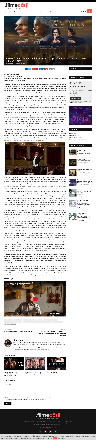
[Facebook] (80, 11)
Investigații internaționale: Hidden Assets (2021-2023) (33, 373)
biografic (34, 319)
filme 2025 (54, 319)
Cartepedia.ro (72, 133)
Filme (17, 11)
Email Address (73, 93)
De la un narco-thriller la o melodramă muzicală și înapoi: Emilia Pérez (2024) (13, 374)
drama (39, 319)
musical (54, 322)
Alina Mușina (81, 194)
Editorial (63, 11)
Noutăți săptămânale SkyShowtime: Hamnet (83, 160)
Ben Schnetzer (26, 319)
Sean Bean (60, 322)
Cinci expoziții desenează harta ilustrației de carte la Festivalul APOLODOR (84, 181)
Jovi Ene (80, 154)
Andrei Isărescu (18, 319)
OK (55, 438)
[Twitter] (82, 11)
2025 (6, 319)
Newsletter (73, 11)
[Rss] (86, 11)
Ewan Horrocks (46, 319)
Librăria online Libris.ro (75, 137)
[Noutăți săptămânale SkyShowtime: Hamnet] (72, 162)
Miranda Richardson (45, 322)
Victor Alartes (10, 63)
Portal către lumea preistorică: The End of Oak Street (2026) (84, 191)
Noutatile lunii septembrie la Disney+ (84, 170)
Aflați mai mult (61, 438)
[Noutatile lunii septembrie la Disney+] (72, 172)
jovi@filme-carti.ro (51, 427)
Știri (53, 11)
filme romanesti (18, 322)
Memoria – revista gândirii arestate (78, 139)
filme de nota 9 (8, 322)
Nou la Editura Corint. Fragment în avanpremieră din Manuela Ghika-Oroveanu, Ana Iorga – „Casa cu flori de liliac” (84, 204)
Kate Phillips (36, 322)
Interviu (44, 11)
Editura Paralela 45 (74, 135)
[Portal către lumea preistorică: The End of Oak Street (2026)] (72, 193)
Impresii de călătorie (30, 11)
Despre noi (6, 1)
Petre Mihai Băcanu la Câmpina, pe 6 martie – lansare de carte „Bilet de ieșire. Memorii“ (52, 333)
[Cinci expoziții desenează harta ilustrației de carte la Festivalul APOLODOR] (72, 182)
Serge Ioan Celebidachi (10, 324)
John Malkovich (27, 322)
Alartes (10, 319)
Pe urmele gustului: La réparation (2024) (18, 331)
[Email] (84, 11)
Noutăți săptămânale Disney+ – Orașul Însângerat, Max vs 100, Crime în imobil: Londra (83, 151)
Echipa (11, 1)
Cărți (8, 11)
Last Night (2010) (52, 372)
